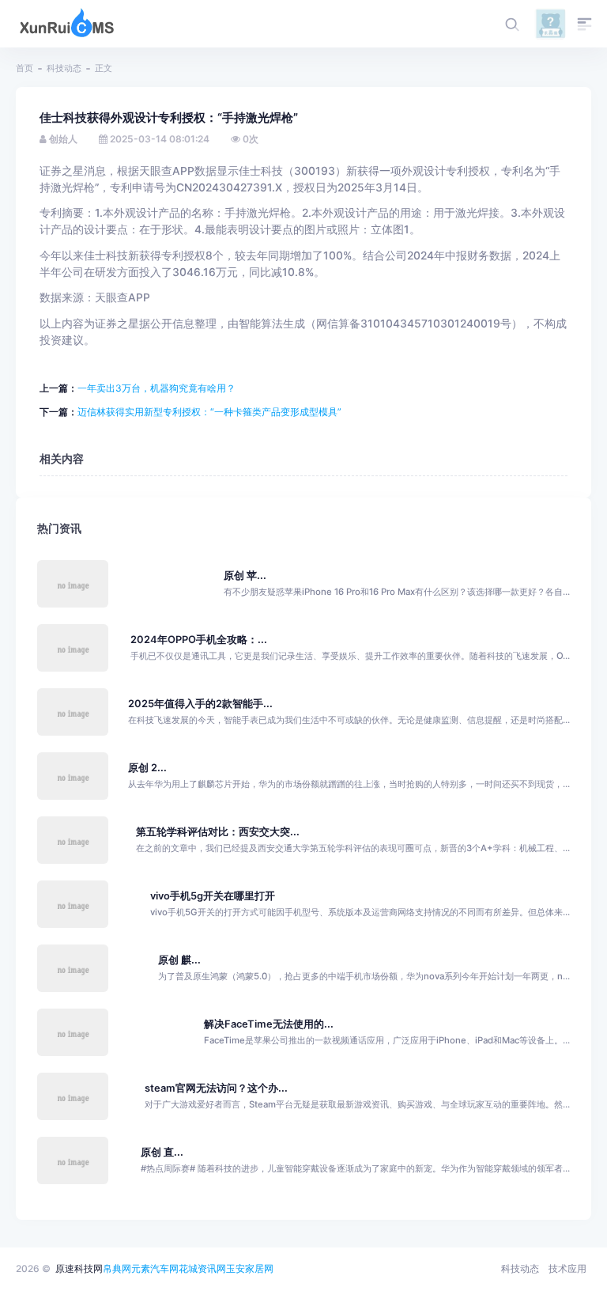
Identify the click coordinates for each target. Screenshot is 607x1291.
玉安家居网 (249, 1268)
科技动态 (64, 68)
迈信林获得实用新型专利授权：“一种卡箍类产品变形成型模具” (209, 412)
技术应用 (567, 1268)
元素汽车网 (155, 1268)
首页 (24, 68)
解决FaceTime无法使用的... (269, 1024)
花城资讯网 (202, 1268)
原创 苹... (245, 575)
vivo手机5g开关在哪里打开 (212, 896)
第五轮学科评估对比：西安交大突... (218, 832)
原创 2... (147, 768)
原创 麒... (179, 960)
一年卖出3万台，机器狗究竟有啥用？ (156, 388)
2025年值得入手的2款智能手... (200, 704)
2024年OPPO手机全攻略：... (198, 640)
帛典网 (117, 1268)
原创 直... (162, 1152)
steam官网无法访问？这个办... (216, 1088)
